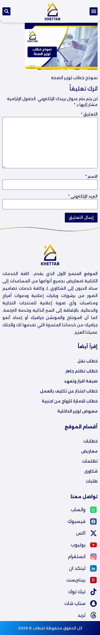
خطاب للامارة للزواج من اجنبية (70, 401)
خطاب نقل (87, 361)
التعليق (89, 114)
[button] (94, 11)
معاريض (89, 451)
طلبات (92, 481)
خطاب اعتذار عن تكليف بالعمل (69, 391)
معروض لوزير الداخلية (77, 411)
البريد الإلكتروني (83, 196)
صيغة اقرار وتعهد (81, 381)
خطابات (90, 441)
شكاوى (91, 471)
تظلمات (90, 461)
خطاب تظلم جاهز (82, 371)
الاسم (91, 177)
